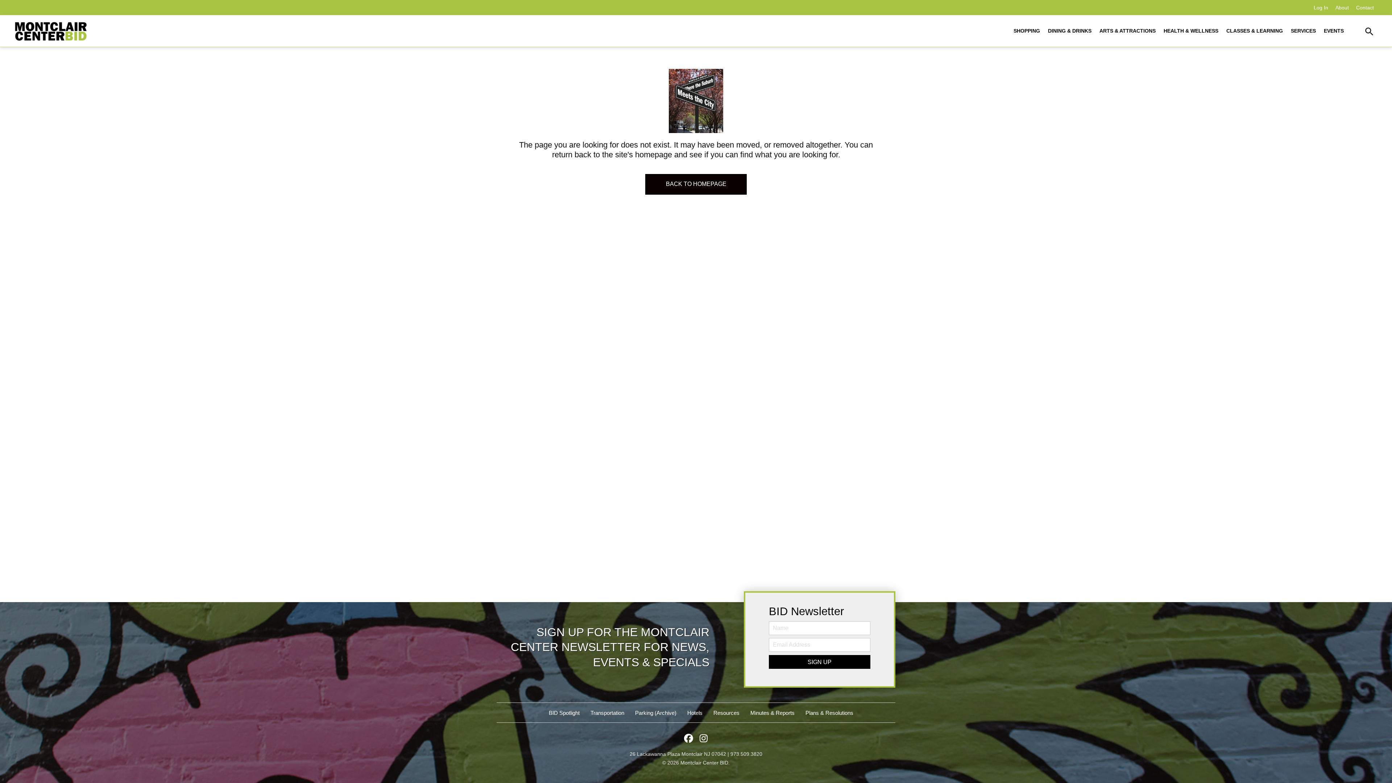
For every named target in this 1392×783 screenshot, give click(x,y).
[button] (1369, 33)
